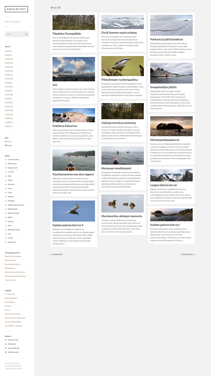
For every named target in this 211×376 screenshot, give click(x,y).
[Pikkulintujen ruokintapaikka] (122, 66)
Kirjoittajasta (12, 22)
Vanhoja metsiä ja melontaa (118, 122)
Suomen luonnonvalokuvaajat (15, 318)
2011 (9, 110)
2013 (9, 103)
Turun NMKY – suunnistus (13, 326)
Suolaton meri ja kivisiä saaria (15, 272)
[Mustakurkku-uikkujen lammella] (122, 203)
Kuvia (10, 188)
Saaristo (10, 221)
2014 (9, 99)
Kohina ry (8, 306)
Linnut (10, 192)
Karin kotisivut (10, 302)
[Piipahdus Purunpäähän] (74, 22)
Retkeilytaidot (12, 209)
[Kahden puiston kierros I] (171, 214)
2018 (9, 83)
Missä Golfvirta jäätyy (12, 264)
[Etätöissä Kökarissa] (74, 115)
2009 (9, 118)
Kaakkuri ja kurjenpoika (13, 256)
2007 (9, 126)
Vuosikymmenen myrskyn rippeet (73, 174)
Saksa (10, 225)
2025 (9, 55)
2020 (9, 75)
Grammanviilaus (13, 159)
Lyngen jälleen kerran (163, 185)
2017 (9, 87)
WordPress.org (13, 352)
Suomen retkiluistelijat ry (13, 322)
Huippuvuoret (12, 168)
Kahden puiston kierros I (165, 224)
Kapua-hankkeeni (11, 298)
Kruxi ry (7, 310)
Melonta (10, 197)
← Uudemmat (56, 254)
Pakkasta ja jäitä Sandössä (166, 39)
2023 (9, 63)
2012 (9, 106)
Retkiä (10, 217)
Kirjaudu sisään (13, 340)
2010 (9, 114)
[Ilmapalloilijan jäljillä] (171, 73)
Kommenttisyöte (13, 348)
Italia (9, 176)
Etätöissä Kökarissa (65, 126)
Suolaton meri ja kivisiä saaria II (15, 276)
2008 (9, 122)
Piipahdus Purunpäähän (67, 33)
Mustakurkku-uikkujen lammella (121, 216)
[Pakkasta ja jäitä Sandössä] (171, 25)
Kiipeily (10, 180)
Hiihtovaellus (12, 164)
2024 (9, 59)
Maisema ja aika (10, 260)
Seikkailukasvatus (14, 230)
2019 (9, 79)
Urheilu (10, 238)
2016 (9, 91)
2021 (9, 71)
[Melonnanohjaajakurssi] (171, 126)
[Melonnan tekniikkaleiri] (122, 155)
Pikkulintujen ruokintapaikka (119, 79)
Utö (55, 85)
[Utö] (74, 69)
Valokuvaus (12, 242)
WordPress (18, 366)
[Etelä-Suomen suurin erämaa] (122, 22)
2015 (9, 95)
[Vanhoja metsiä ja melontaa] (122, 111)
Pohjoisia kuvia (10, 268)
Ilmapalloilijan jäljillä (163, 87)
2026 (9, 51)
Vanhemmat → (188, 254)
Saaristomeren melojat (12, 314)
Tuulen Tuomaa (10, 280)
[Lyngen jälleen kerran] (171, 175)
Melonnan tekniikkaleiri (116, 168)
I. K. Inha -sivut (10, 294)
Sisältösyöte (12, 344)
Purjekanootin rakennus (16, 205)
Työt (9, 234)
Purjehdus (11, 201)
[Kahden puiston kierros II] (74, 211)
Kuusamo (11, 184)
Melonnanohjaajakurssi (164, 139)
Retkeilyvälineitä (13, 213)
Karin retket (16, 9)
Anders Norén (17, 369)
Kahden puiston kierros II (68, 225)
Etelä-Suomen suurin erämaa (119, 32)
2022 (9, 67)
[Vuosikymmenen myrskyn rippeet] (74, 160)
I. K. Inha (11, 172)
